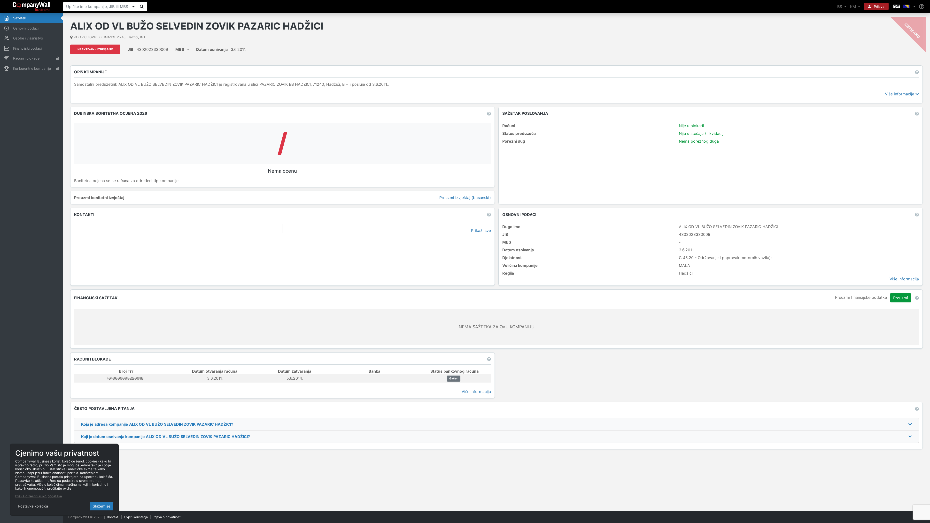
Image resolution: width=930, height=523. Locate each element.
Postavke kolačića (33, 506)
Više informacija (900, 94)
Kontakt (112, 517)
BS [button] (840, 6)
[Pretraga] (141, 6)
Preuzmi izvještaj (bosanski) (465, 197)
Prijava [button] (878, 6)
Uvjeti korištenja (136, 517)
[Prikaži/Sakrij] (133, 6)
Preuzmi (900, 297)
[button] (904, 6)
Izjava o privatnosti (167, 517)
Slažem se (101, 506)
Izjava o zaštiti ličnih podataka (38, 496)
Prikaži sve (481, 230)
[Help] (921, 7)
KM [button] (853, 6)
